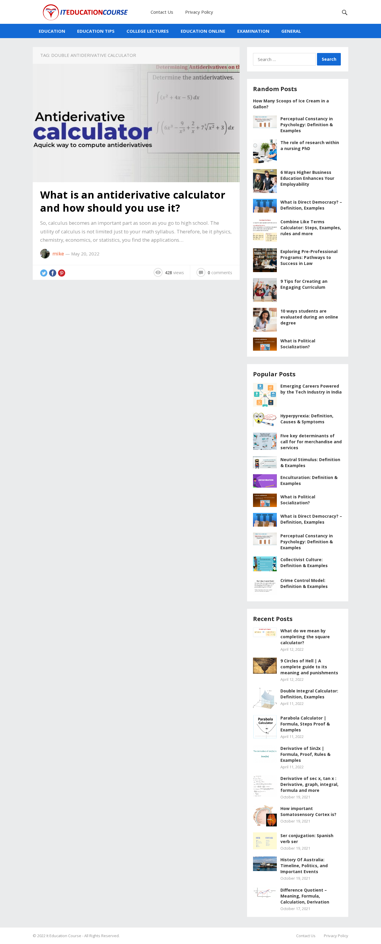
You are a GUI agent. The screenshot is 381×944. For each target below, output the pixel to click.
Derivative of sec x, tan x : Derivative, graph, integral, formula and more (309, 784)
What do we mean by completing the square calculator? (305, 636)
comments (220, 272)
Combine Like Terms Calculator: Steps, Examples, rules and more (310, 227)
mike (58, 253)
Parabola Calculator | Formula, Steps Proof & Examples (305, 724)
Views (174, 272)
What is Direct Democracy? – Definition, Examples (311, 205)
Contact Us (162, 12)
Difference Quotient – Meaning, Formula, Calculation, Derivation (304, 896)
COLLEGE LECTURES (148, 31)
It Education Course (63, 935)
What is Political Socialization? (297, 343)
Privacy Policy (199, 12)
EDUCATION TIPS (96, 31)
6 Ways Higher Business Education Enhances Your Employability (307, 178)
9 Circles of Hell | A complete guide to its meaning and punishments (309, 666)
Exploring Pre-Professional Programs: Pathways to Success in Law (309, 257)
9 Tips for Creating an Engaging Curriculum (303, 284)
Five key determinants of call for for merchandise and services (311, 441)
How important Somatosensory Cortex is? (308, 811)
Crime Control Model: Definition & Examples (304, 583)
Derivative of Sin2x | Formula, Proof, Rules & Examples (305, 754)
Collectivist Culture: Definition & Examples (304, 562)
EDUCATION (52, 31)
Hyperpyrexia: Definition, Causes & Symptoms (306, 419)
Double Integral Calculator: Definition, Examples (309, 694)
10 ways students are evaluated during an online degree (309, 317)
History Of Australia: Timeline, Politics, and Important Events (304, 865)
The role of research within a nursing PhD (309, 145)
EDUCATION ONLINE (203, 31)
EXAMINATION (253, 31)
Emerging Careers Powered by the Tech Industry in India (311, 389)
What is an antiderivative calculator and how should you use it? (132, 201)
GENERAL (291, 31)
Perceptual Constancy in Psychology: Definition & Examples (306, 124)
